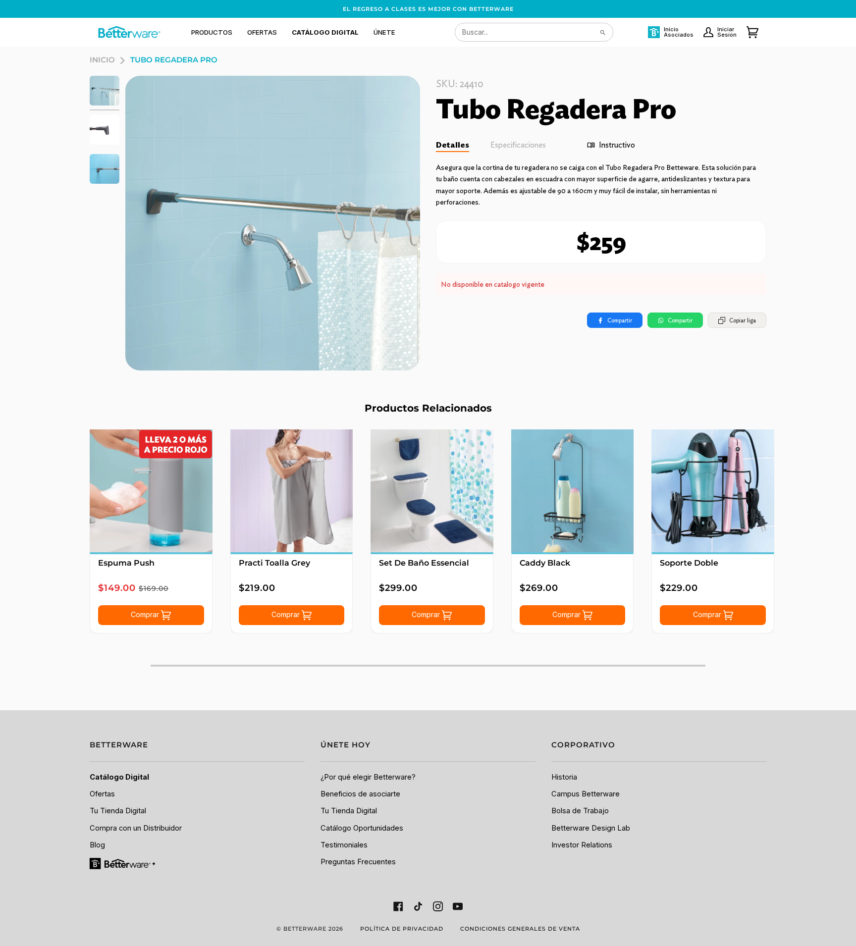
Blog (97, 845)
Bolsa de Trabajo (580, 810)
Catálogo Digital (119, 777)
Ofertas (102, 793)
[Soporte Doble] (712, 490)
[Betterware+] (123, 863)
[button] (212, 32)
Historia (564, 777)
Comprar (146, 614)
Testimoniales (344, 845)
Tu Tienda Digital (118, 810)
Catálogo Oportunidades (362, 828)
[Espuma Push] (151, 490)
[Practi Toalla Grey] (291, 490)
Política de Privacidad (401, 928)
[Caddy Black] (572, 490)
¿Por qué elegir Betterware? (368, 777)
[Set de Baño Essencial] (432, 490)
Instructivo (617, 145)
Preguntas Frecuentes (358, 861)
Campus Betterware (585, 793)
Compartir (619, 320)
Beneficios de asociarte (360, 793)
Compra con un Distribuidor (136, 828)
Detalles (452, 145)
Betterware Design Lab (590, 828)
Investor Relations (581, 845)
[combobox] (534, 32)
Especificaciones (518, 145)
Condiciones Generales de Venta (520, 928)
